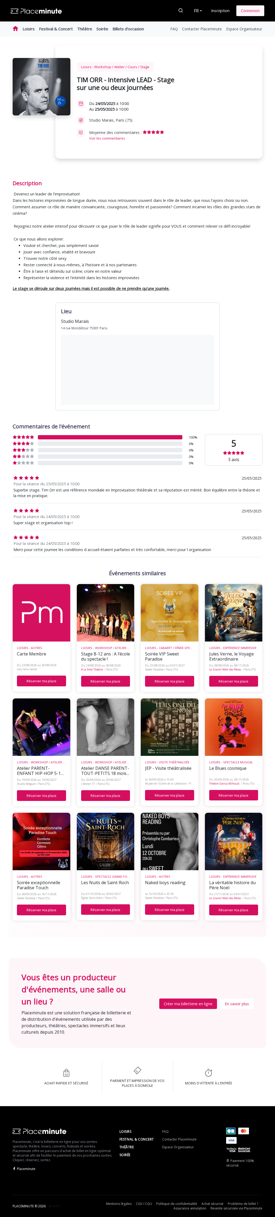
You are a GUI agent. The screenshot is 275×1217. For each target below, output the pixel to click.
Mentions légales (119, 1203)
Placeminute (26, 1169)
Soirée (102, 28)
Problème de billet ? (243, 1203)
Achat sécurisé (212, 1203)
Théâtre (84, 28)
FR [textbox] (196, 11)
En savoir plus (237, 1003)
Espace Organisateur (244, 28)
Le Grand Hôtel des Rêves (225, 669)
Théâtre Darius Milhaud (224, 783)
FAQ (174, 28)
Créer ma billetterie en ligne (188, 1003)
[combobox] (197, 11)
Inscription (220, 10)
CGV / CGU (144, 1203)
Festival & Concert (56, 28)
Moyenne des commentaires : (116, 135)
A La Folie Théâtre (92, 669)
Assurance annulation (189, 1208)
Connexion (250, 10)
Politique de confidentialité (176, 1203)
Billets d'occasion (128, 28)
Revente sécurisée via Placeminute (236, 1208)
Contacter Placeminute (202, 28)
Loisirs (29, 28)
